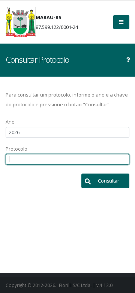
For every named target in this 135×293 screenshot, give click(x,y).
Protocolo (16, 149)
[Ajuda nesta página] (128, 59)
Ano (10, 122)
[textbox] (67, 132)
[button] (105, 181)
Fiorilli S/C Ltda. (75, 285)
